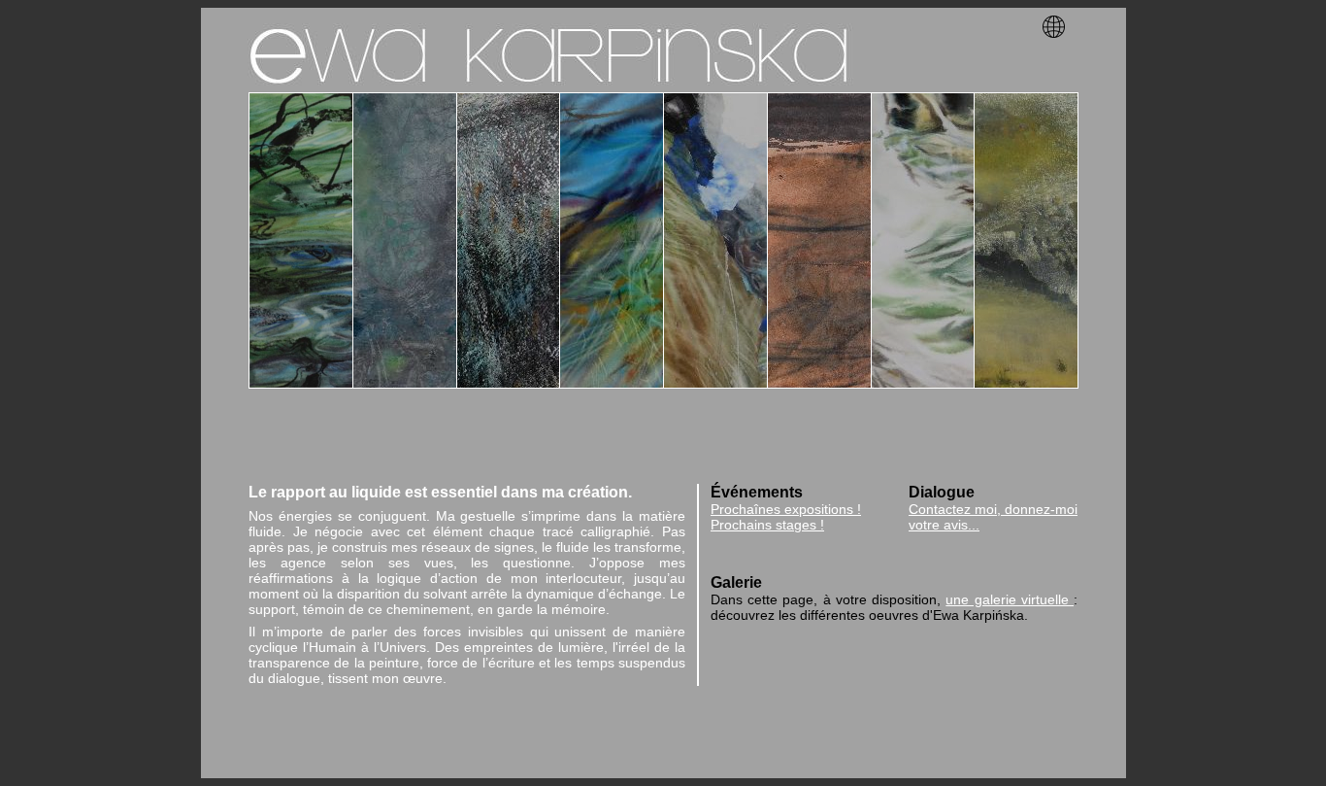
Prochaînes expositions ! (786, 509)
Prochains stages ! (767, 524)
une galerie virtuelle (1009, 599)
